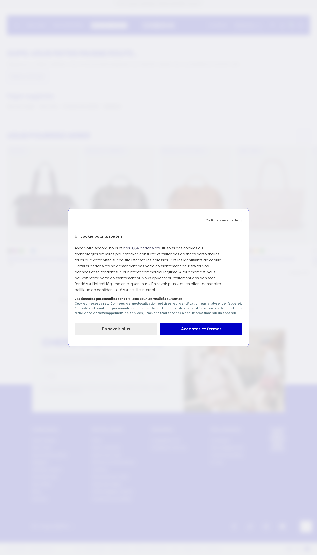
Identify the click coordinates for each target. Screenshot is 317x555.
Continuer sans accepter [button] (224, 220)
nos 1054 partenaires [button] (141, 248)
